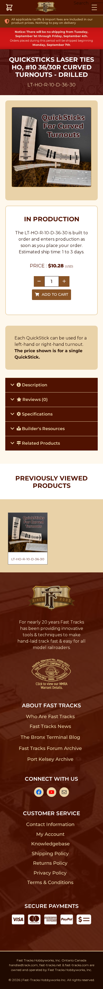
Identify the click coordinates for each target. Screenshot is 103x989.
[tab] (51, 385)
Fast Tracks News (50, 726)
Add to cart (55, 294)
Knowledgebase (50, 844)
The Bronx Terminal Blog (50, 737)
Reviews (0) (34, 399)
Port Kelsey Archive (50, 759)
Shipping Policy (50, 853)
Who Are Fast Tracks (50, 716)
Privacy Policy (50, 873)
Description (34, 384)
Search (81, 3)
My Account (50, 834)
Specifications (37, 414)
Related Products (40, 443)
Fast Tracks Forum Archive (50, 748)
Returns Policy (50, 863)
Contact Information (50, 824)
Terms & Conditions (50, 882)
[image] (51, 147)
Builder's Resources (43, 428)
